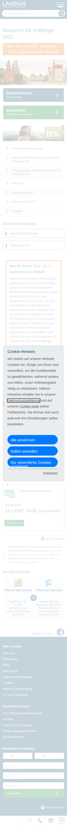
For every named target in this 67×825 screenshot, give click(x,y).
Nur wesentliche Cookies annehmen (31, 463)
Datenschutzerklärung (23, 400)
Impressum (50, 473)
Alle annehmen (23, 440)
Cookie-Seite (29, 406)
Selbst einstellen (24, 451)
